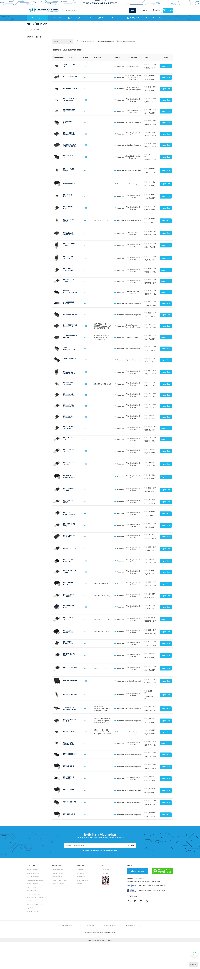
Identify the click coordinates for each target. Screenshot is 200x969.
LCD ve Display (31, 887)
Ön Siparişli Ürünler (33, 911)
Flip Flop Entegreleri (133, 348)
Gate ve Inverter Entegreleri (132, 111)
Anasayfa (29, 30)
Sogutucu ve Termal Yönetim (36, 880)
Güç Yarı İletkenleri (33, 876)
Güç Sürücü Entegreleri (133, 170)
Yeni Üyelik (105, 869)
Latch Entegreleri (133, 66)
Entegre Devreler (32, 869)
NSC (85, 66)
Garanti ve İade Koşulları (59, 880)
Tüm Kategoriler (38, 18)
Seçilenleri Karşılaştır (105, 41)
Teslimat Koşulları (57, 869)
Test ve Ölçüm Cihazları (34, 904)
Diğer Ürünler (31, 908)
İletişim (164, 18)
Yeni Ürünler (81, 873)
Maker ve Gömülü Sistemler (35, 897)
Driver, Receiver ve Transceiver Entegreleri (133, 89)
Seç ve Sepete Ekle (127, 41)
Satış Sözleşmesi (57, 876)
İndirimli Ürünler (60, 18)
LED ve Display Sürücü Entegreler (133, 157)
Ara (132, 10)
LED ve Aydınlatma (32, 883)
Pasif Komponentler (33, 873)
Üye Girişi (105, 873)
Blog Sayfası (90, 18)
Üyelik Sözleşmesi (57, 873)
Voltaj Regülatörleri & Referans (133, 100)
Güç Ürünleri (31, 901)
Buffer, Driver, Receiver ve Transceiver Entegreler (133, 77)
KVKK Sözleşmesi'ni (92, 850)
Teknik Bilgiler (76, 18)
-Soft (89, 940)
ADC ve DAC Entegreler (133, 122)
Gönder (131, 845)
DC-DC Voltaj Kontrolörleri (132, 233)
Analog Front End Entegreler (133, 292)
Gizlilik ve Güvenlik (58, 883)
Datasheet (119, 66)
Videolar (103, 18)
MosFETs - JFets (132, 337)
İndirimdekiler (81, 876)
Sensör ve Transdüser (34, 894)
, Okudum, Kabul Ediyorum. (101, 850)
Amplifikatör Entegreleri (133, 184)
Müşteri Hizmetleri (118, 18)
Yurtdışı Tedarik (135, 18)
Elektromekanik (31, 890)
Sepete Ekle (165, 66)
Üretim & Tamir (151, 18)
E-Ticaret (94, 940)
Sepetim (79, 883)
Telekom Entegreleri (133, 802)
